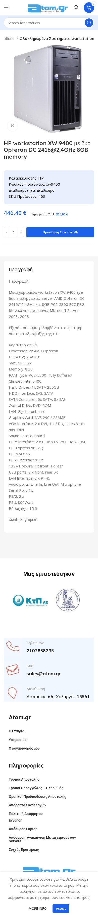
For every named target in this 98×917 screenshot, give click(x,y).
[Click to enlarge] (13, 126)
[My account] (76, 8)
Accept (61, 908)
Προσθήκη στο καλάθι (60, 232)
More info (37, 908)
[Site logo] (48, 7)
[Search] (89, 22)
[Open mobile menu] (6, 8)
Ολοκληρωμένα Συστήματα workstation (57, 38)
